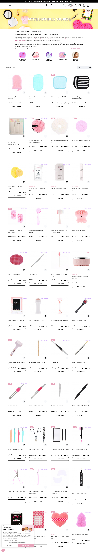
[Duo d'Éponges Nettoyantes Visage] (17, 180)
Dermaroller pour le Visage (79, 320)
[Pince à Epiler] (60, 356)
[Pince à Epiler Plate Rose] (38, 400)
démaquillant (47, 38)
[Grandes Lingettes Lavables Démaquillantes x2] (81, 94)
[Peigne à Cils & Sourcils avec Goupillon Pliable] (81, 443)
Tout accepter (25, 545)
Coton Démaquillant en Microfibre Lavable (35, 141)
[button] (3, 550)
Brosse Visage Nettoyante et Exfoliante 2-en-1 (59, 231)
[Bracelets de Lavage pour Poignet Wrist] (17, 225)
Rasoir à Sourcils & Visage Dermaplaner (36, 492)
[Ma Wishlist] (79, 6)
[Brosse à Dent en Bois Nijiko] (38, 359)
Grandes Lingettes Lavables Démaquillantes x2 (80, 97)
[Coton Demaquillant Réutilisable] (60, 91)
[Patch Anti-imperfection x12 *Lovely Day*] (38, 531)
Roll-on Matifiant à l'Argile (36, 320)
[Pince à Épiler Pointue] (60, 400)
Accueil (17, 31)
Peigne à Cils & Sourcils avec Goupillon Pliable (80, 450)
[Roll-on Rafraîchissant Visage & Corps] (17, 356)
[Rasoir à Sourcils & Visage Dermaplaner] (38, 485)
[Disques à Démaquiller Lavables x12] (60, 134)
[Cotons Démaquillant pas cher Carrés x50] (60, 180)
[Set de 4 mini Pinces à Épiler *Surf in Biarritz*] (17, 443)
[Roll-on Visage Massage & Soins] (60, 314)
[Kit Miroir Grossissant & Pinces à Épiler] (60, 443)
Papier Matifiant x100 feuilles (16, 320)
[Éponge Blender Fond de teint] (81, 528)
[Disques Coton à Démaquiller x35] (38, 180)
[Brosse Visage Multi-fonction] (81, 268)
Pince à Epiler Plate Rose (36, 406)
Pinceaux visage (39, 38)
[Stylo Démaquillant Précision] (81, 485)
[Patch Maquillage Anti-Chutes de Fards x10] (60, 485)
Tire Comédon (33, 274)
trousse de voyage (75, 48)
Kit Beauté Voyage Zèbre (36, 449)
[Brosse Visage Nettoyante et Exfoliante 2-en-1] (60, 225)
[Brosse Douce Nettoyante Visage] (38, 225)
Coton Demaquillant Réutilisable (60, 97)
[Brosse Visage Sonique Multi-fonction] (81, 271)
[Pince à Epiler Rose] (17, 400)
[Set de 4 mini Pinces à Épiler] (17, 446)
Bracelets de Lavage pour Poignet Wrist (15, 231)
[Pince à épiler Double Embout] (81, 400)
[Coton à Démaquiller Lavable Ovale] (38, 91)
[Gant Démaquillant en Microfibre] (17, 91)
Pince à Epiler (54, 362)
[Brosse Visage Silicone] (81, 225)
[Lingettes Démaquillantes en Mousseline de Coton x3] (17, 134)
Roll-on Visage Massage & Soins (59, 320)
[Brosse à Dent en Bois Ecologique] (38, 356)
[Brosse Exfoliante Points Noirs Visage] (60, 268)
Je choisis (9, 545)
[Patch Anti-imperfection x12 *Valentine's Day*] (38, 528)
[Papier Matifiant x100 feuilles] (17, 317)
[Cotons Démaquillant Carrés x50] (60, 183)
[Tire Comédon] (38, 268)
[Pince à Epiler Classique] (81, 356)
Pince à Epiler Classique (78, 362)
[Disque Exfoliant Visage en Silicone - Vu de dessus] (17, 268)
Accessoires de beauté (25, 31)
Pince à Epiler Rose (13, 406)
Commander (16, 106)
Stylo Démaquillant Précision (80, 494)
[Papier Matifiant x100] (17, 314)
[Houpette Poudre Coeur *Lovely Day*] (60, 531)
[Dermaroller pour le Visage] (81, 314)
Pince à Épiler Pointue (57, 406)
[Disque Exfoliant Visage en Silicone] (17, 271)
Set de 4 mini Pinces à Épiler (15, 449)
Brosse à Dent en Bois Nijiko (37, 362)
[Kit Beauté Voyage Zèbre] (38, 443)
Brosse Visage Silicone (78, 230)
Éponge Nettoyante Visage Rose (81, 140)
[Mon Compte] (83, 5)
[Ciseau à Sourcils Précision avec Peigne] (17, 485)
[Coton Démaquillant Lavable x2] (81, 91)
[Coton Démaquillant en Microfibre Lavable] (38, 134)
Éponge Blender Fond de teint (80, 534)
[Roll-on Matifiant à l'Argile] (38, 314)
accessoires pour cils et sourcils (69, 38)
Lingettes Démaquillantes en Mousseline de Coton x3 (16, 143)
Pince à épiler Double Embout (80, 406)
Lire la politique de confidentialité (10, 540)
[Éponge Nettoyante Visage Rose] (81, 134)
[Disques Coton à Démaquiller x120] (81, 180)
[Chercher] (74, 6)
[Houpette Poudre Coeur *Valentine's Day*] (60, 528)
